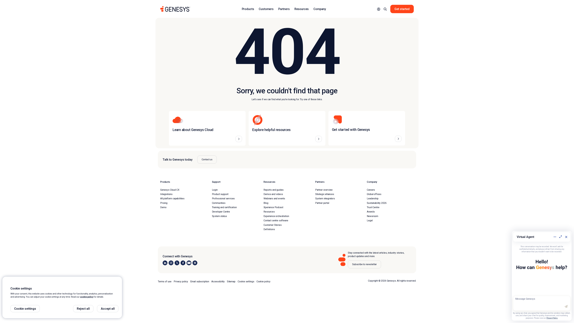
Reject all (83, 308)
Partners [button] (284, 9)
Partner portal (322, 203)
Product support (220, 194)
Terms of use (164, 281)
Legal (370, 220)
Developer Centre (221, 211)
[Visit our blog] (195, 262)
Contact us (207, 159)
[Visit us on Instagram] (171, 262)
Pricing (163, 203)
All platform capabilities (172, 198)
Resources (269, 211)
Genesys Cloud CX (169, 189)
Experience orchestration (276, 216)
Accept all (108, 308)
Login (215, 189)
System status (219, 216)
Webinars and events (274, 198)
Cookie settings (246, 281)
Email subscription (199, 281)
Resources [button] (301, 9)
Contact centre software (276, 220)
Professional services (223, 198)
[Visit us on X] (177, 262)
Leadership (372, 198)
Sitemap (231, 281)
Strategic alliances (324, 194)
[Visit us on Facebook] (183, 262)
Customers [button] (266, 9)
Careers (371, 189)
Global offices (374, 194)
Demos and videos (273, 194)
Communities (218, 203)
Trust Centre (373, 207)
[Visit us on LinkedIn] (165, 262)
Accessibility (218, 281)
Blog (266, 203)
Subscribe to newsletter (364, 264)
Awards (371, 211)
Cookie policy (263, 281)
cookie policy (86, 297)
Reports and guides (274, 189)
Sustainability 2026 (376, 203)
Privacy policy (181, 281)
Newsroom (372, 216)
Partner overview (324, 189)
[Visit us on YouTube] (189, 262)
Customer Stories (272, 225)
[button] (378, 9)
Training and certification (224, 207)
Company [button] (319, 9)
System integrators (325, 198)
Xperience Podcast (273, 207)
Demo (163, 207)
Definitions (269, 229)
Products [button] (248, 9)
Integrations (166, 194)
